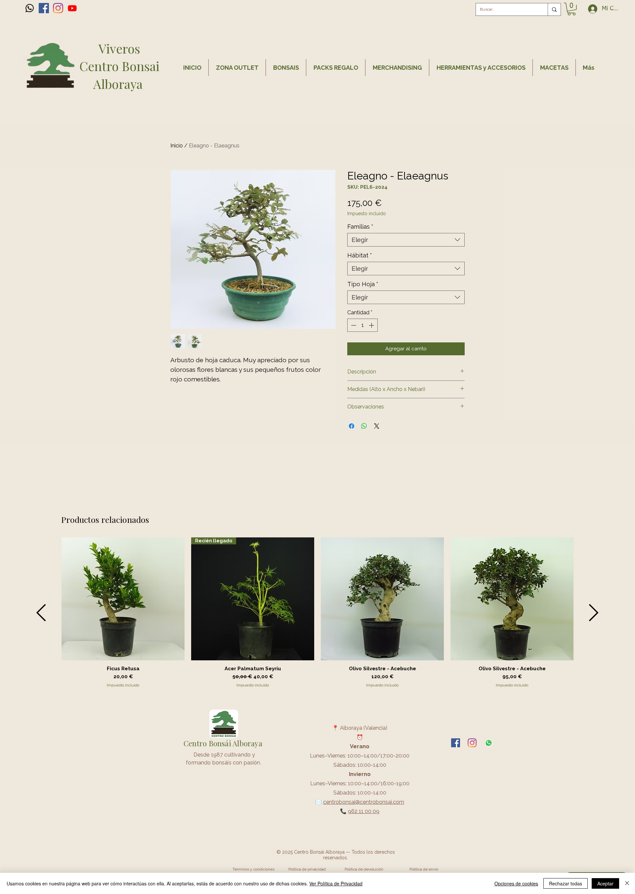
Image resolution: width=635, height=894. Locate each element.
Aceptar (605, 883)
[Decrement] (353, 325)
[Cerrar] (627, 883)
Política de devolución (364, 869)
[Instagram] (58, 8)
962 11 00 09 (363, 811)
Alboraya (119, 83)
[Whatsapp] (29, 8)
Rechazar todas (565, 883)
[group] (317, 612)
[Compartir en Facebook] (352, 426)
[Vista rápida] (123, 598)
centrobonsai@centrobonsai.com (363, 802)
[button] (571, 9)
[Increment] (372, 325)
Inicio (176, 145)
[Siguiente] (594, 612)
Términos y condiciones (254, 869)
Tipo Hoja (362, 284)
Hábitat (359, 255)
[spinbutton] (362, 325)
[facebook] (44, 8)
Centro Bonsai (119, 66)
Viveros (119, 48)
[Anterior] (41, 612)
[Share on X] (377, 426)
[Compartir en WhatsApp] (364, 426)
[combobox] (406, 240)
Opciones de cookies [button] (516, 883)
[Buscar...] (554, 9)
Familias (360, 226)
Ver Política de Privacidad (335, 883)
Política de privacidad (307, 869)
